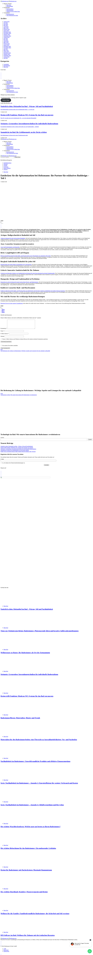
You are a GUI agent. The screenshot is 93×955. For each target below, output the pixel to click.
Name (2, 331)
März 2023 (6, 50)
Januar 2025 (6, 30)
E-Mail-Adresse (5, 333)
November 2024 (7, 33)
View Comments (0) (5, 348)
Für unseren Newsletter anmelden (10, 345)
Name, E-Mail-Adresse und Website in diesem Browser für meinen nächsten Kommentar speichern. (25, 339)
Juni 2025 (5, 24)
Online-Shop (5, 100)
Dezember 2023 (7, 46)
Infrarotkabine (9, 6)
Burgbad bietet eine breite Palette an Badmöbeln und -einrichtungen (16, 264)
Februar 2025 (6, 29)
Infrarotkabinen (9, 10)
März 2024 (6, 42)
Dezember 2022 (7, 53)
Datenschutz (6, 951)
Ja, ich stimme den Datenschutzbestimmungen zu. (13, 462)
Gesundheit (6, 64)
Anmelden (46, 465)
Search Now (17, 157)
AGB (4, 948)
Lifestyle (5, 169)
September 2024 (7, 36)
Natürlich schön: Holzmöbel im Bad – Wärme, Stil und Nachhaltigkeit (17, 446)
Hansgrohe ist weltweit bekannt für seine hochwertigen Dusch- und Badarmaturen (19, 282)
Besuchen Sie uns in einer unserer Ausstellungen (12, 303)
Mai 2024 (5, 39)
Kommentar (4, 328)
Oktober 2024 (6, 34)
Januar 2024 (6, 45)
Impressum (6, 950)
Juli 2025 (5, 22)
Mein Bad (8, 5)
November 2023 (7, 47)
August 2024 (6, 37)
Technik (5, 165)
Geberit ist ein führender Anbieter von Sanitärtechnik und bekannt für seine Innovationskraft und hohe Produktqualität (28, 273)
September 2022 (7, 55)
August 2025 (6, 21)
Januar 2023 (6, 51)
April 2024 (6, 41)
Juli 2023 (5, 49)
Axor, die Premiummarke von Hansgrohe (10, 247)
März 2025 (6, 28)
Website (2, 336)
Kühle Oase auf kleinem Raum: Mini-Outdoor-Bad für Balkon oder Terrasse (18, 451)
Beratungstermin (10, 14)
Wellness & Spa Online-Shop (13, 11)
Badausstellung (9, 8)
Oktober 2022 (6, 54)
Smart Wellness (7, 168)
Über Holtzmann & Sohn (12, 15)
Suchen (2, 437)
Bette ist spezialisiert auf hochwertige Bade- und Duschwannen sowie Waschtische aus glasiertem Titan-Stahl (26, 255)
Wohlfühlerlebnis (7, 163)
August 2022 (6, 56)
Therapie (5, 164)
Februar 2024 (6, 43)
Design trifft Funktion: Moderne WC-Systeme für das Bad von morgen (17, 447)
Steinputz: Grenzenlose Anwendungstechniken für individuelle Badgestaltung (18, 449)
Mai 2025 (5, 25)
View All (10, 103)
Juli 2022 (5, 58)
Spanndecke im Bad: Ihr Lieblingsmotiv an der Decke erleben (15, 450)
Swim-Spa (5, 166)
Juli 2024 (5, 38)
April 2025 (6, 26)
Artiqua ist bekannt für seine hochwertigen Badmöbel (13, 238)
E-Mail (2, 459)
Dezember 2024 (7, 32)
